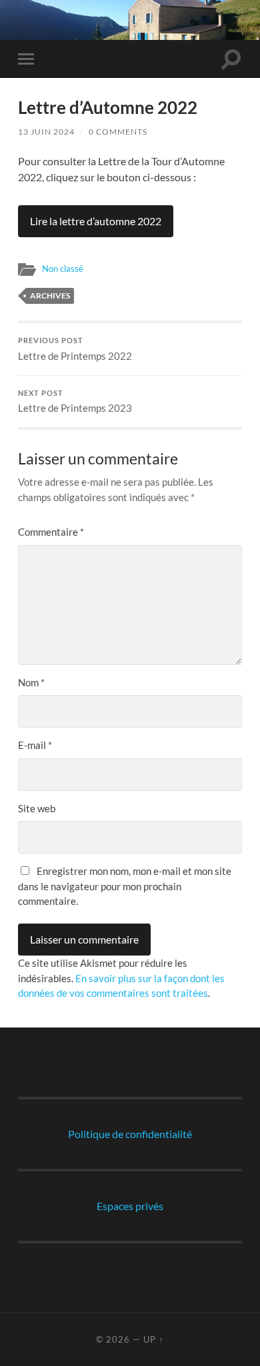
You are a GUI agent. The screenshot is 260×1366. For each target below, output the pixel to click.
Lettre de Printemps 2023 (75, 401)
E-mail (35, 745)
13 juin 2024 (46, 132)
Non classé (62, 268)
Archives (50, 296)
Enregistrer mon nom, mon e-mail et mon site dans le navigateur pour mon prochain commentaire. (124, 886)
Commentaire (51, 532)
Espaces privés (130, 1205)
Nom (31, 682)
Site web (36, 808)
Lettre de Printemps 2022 (75, 349)
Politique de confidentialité (130, 1133)
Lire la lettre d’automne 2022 (95, 221)
